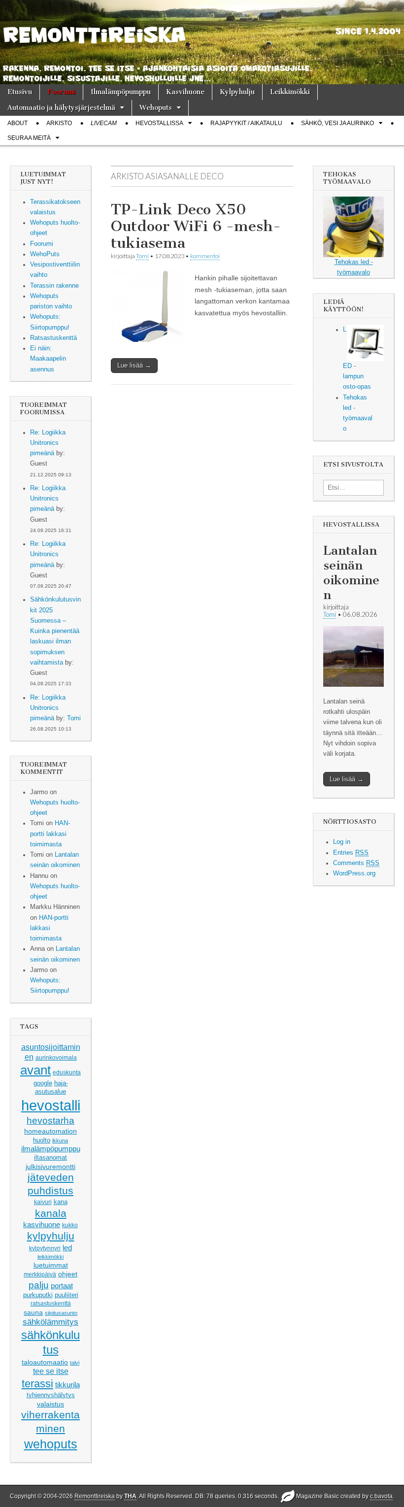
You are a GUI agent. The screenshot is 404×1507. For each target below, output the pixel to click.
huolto (41, 1140)
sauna (33, 1312)
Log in (341, 841)
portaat (62, 1286)
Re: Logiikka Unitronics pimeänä (48, 443)
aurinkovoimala (56, 1057)
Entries (351, 852)
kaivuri (43, 1202)
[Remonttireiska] (202, 42)
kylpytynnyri (45, 1248)
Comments (356, 863)
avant (35, 1070)
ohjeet (67, 1274)
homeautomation (50, 1131)
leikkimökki (50, 1257)
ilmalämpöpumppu (50, 1149)
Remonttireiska (94, 1496)
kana (60, 1202)
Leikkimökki (290, 92)
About (17, 123)
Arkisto (59, 123)
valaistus (50, 1404)
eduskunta (67, 1072)
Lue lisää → (134, 365)
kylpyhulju (50, 1235)
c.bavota (381, 1496)
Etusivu (19, 92)
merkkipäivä (40, 1274)
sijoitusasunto (61, 1313)
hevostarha (50, 1120)
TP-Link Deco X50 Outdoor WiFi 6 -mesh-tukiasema (196, 226)
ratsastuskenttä (51, 1303)
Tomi (74, 718)
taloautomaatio (45, 1362)
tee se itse (50, 1371)
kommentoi (205, 256)
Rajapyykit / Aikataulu (246, 123)
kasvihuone (41, 1224)
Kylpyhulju (237, 92)
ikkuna (60, 1140)
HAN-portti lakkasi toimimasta (50, 834)
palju (39, 1285)
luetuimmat (51, 1265)
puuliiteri (66, 1295)
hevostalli (50, 1105)
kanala (51, 1213)
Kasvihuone (185, 92)
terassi (37, 1383)
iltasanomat (50, 1157)
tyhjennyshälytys (51, 1395)
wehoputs (50, 1444)
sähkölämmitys (50, 1322)
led (67, 1247)
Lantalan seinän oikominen (351, 573)
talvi (74, 1363)
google (43, 1083)
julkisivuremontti (50, 1167)
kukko (70, 1225)
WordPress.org (354, 873)
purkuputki (38, 1295)
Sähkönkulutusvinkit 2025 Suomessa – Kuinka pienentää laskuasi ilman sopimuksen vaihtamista (55, 631)
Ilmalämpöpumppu (121, 92)
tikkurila (67, 1384)
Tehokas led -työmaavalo (354, 267)
